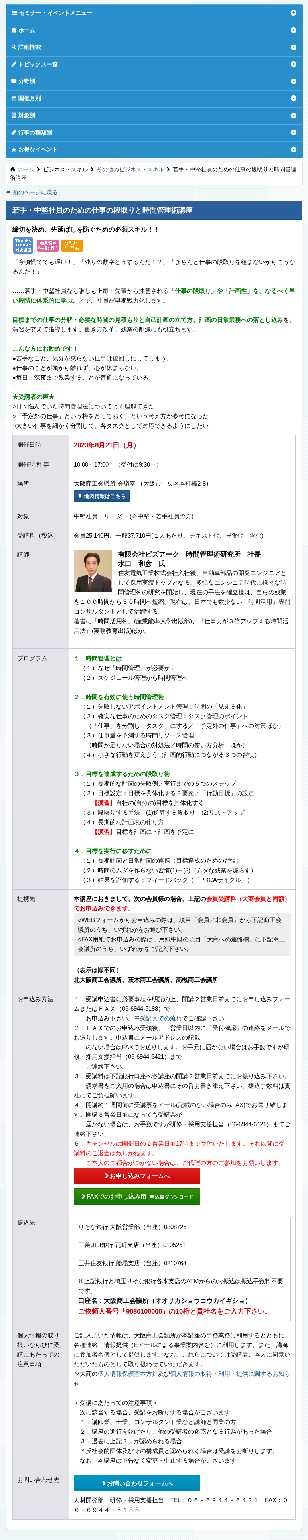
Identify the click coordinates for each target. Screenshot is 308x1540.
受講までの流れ (161, 1018)
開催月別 (26, 98)
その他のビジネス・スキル (130, 170)
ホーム (23, 29)
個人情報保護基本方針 (128, 1373)
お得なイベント (34, 149)
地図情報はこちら (101, 496)
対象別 (23, 115)
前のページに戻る (32, 192)
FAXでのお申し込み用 (137, 1196)
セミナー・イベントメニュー (52, 12)
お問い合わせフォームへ (137, 1483)
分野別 (23, 80)
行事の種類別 (31, 132)
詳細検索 (26, 46)
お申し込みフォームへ (137, 1175)
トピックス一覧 (34, 64)
